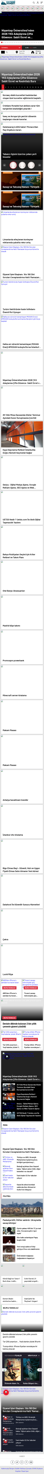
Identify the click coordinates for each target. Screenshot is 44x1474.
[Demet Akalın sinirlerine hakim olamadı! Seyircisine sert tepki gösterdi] (11, 1290)
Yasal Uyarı (25, 1471)
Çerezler (29, 1468)
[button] (1, 42)
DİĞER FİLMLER (32, 1355)
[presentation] (4, 1369)
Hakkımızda (5, 1468)
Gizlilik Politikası (20, 1468)
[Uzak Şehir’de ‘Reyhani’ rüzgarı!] (33, 1290)
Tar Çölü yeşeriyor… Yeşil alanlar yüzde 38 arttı (22, 1341)
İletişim (12, 1468)
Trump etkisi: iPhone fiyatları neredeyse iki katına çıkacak (20, 1347)
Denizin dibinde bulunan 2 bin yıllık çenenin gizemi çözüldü (20, 1335)
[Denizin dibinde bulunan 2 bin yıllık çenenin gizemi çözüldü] (22, 1321)
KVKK (34, 1468)
